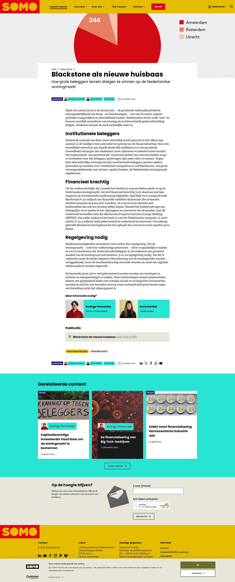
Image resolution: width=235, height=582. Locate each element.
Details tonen (54, 577)
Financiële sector (99, 351)
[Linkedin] (39, 555)
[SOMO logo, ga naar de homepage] (20, 6)
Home (54, 69)
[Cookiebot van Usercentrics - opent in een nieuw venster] (32, 577)
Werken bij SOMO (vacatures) (174, 552)
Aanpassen (196, 573)
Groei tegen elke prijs (77, 351)
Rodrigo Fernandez (98, 306)
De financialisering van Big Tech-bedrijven (118, 439)
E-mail (141, 486)
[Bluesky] (66, 555)
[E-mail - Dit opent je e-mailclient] (160, 363)
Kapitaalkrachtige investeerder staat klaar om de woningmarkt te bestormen (62, 441)
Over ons (97, 6)
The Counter (119, 6)
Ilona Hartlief (148, 306)
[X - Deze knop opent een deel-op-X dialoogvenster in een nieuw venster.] (146, 363)
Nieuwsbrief (166, 556)
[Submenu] (86, 6)
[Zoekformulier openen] (231, 7)
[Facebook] (50, 555)
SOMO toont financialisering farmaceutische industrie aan (170, 431)
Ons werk (79, 6)
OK (197, 565)
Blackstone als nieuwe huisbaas (94, 337)
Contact (138, 6)
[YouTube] (45, 555)
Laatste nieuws (58, 6)
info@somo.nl (53, 547)
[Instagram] (55, 555)
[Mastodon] (60, 555)
